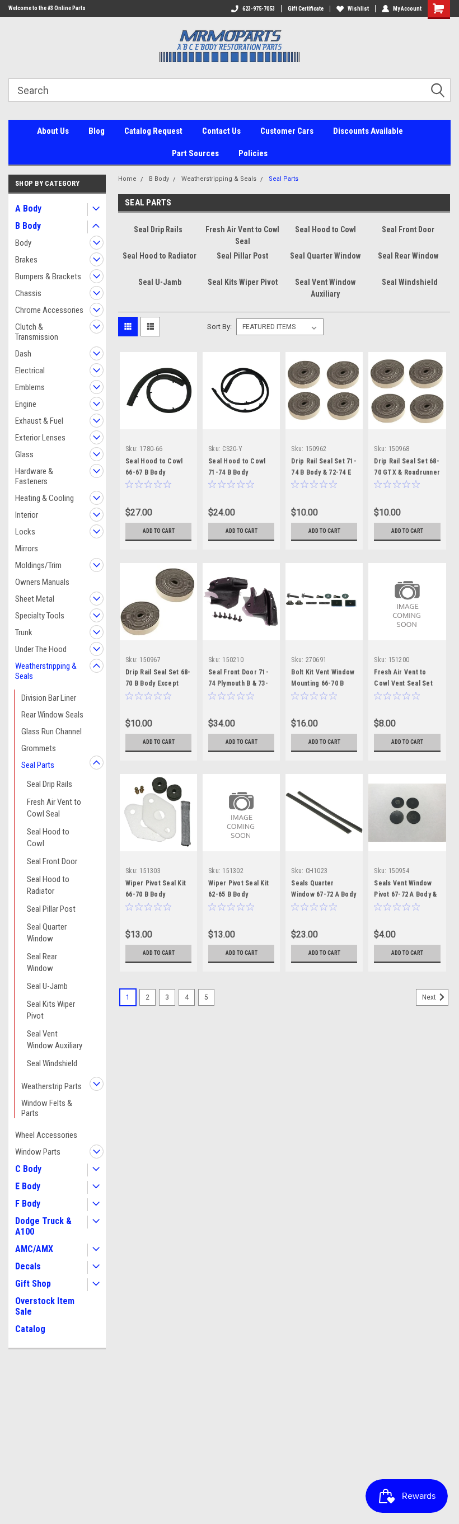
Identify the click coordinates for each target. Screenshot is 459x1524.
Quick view (158, 421)
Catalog (30, 1329)
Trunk (23, 632)
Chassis (28, 293)
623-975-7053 (258, 9)
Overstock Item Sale (44, 1306)
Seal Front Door (52, 861)
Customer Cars (286, 131)
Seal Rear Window (42, 962)
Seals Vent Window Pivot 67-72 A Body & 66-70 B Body (405, 894)
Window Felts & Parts (46, 1108)
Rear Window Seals (52, 715)
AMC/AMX (34, 1249)
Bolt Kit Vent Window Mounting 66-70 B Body (322, 683)
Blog (96, 131)
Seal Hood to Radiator (48, 885)
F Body (27, 1203)
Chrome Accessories (49, 310)
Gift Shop (33, 1283)
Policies (253, 153)
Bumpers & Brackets (48, 276)
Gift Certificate (306, 9)
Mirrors (26, 548)
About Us (53, 131)
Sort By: (219, 326)
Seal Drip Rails (49, 784)
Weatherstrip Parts (51, 1086)
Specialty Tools (39, 616)
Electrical (30, 370)
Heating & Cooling (44, 498)
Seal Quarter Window (47, 933)
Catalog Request (153, 131)
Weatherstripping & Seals (46, 671)
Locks (25, 532)
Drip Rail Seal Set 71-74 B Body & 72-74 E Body (324, 472)
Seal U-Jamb (47, 986)
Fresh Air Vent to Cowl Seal (54, 808)
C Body (28, 1169)
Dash (23, 354)
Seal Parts (37, 765)
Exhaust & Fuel (39, 421)
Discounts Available (368, 131)
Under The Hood (41, 649)
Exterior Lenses (40, 438)
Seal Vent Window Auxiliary (54, 1040)
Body (23, 243)
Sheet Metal (34, 599)
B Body (28, 226)
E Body (27, 1186)
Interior (26, 515)
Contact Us (221, 131)
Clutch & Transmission (36, 332)
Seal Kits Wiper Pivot (51, 1010)
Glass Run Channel (51, 731)
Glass (24, 454)
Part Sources (195, 153)
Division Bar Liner (48, 698)
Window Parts (37, 1152)
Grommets (38, 748)
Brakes (26, 260)
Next (430, 997)
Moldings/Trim (38, 565)
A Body (28, 208)
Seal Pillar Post (51, 909)
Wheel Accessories (46, 1135)
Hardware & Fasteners (34, 476)
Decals (28, 1266)
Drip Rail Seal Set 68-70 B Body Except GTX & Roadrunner (158, 683)
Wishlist (358, 9)
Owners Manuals (42, 582)
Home (127, 178)
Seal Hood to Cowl (48, 837)
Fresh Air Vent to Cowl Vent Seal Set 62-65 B (403, 683)
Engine (25, 404)
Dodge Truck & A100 (43, 1226)
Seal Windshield (52, 1063)
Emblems (30, 387)
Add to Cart (159, 531)
